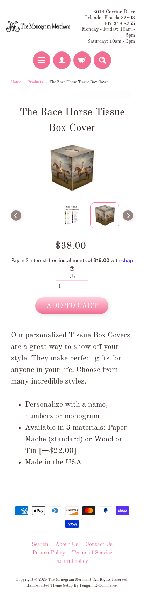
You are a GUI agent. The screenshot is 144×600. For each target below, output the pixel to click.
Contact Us (99, 544)
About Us (66, 544)
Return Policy (48, 553)
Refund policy (72, 561)
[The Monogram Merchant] (39, 27)
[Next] (128, 215)
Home (16, 82)
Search (39, 544)
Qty (72, 276)
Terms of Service (92, 553)
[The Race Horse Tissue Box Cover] (105, 215)
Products (35, 82)
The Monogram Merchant (69, 580)
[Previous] (16, 215)
